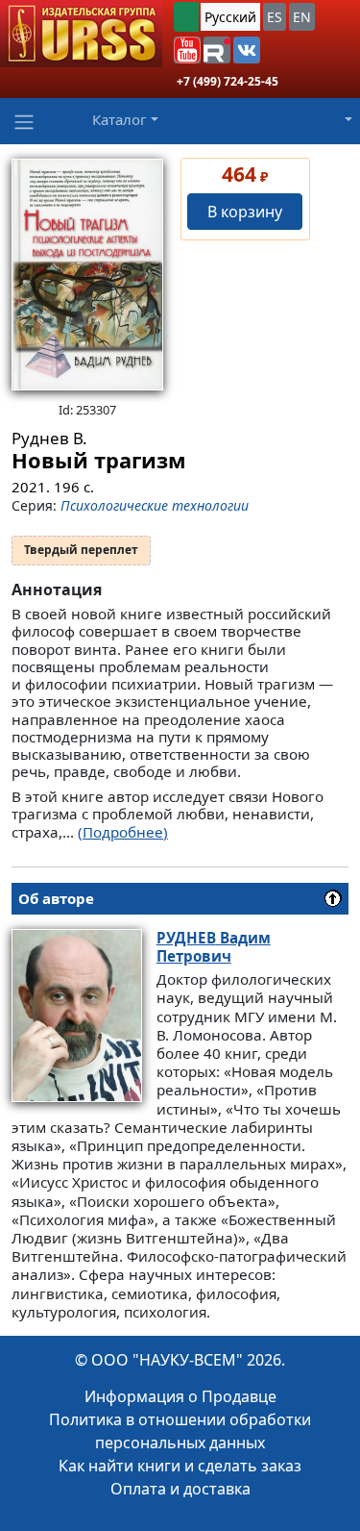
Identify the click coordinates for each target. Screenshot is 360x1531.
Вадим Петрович (213, 947)
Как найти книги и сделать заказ (180, 1465)
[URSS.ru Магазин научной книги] (81, 33)
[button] (187, 50)
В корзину (244, 211)
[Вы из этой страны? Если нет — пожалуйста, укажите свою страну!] (186, 17)
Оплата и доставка (180, 1488)
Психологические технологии (154, 505)
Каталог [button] (119, 119)
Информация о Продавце (180, 1396)
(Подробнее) (123, 831)
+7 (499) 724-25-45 (227, 81)
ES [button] (274, 17)
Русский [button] (230, 17)
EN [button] (302, 17)
